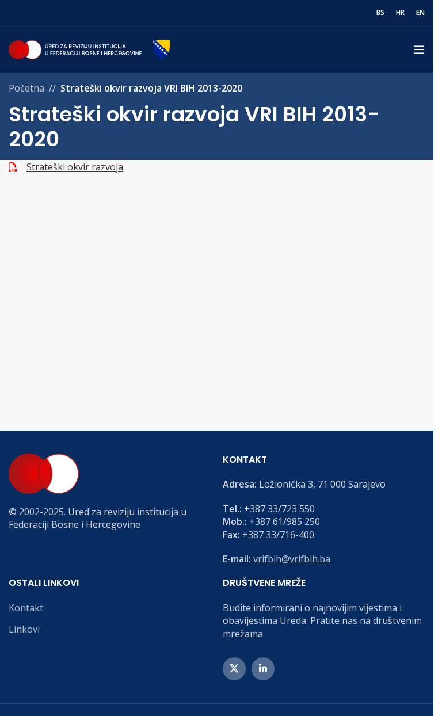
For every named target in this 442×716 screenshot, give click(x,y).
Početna (26, 88)
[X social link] (234, 668)
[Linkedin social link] (263, 668)
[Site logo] (89, 48)
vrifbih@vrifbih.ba (291, 559)
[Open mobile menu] (418, 49)
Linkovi (24, 629)
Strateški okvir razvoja (74, 167)
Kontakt (26, 607)
